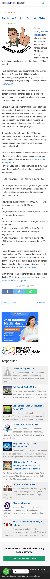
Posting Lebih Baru (9, 303)
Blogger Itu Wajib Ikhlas (24, 484)
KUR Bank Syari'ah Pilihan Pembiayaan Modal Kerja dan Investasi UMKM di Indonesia (26, 465)
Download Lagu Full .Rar (24, 368)
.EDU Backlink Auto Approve (14, 280)
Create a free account (24, 559)
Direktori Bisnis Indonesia (31, 576)
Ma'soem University (22, 503)
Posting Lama (41, 303)
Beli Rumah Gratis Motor (24, 387)
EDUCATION (7, 84)
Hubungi (41, 570)
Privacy (32, 570)
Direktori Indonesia (27, 267)
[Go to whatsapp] (6, 571)
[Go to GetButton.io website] (6, 576)
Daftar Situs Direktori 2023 (25, 425)
